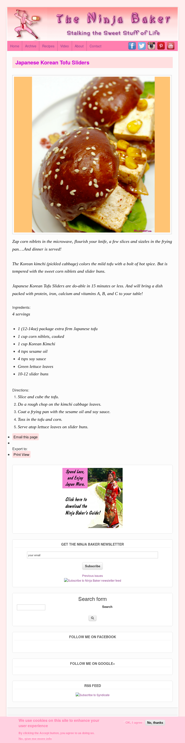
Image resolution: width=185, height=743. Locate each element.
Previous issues (92, 575)
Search (107, 606)
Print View (21, 454)
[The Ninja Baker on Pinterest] (162, 46)
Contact (95, 46)
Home (14, 46)
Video (64, 46)
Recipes (48, 46)
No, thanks (155, 722)
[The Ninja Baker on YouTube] (172, 46)
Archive (30, 46)
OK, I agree (134, 722)
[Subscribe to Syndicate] (93, 695)
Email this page (25, 436)
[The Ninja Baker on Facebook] (133, 46)
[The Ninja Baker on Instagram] (152, 46)
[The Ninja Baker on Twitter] (143, 46)
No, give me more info (35, 739)
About (79, 46)
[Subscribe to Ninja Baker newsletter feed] (92, 580)
